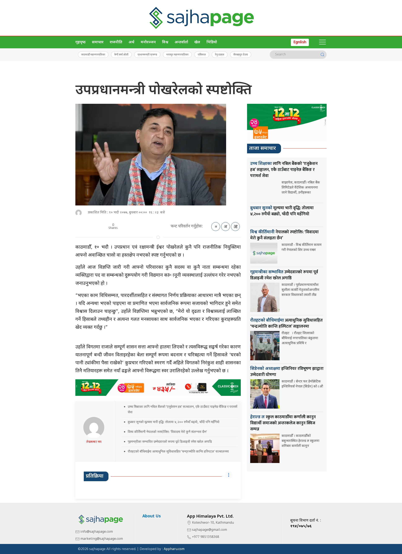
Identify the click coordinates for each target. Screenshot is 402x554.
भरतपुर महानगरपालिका (177, 54)
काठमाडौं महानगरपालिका (93, 54)
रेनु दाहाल (219, 54)
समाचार (97, 42)
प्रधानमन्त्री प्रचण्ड (147, 54)
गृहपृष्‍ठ (80, 42)
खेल (197, 42)
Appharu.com (174, 549)
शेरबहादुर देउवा (240, 54)
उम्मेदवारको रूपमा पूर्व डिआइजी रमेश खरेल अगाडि (284, 275)
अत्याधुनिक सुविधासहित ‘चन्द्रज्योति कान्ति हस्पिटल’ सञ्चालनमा (286, 323)
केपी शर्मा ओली (121, 54)
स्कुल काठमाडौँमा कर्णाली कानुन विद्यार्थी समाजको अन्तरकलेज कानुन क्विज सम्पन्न (283, 423)
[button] (322, 42)
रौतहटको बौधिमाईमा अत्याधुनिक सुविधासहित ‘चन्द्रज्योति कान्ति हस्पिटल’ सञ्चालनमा (178, 451)
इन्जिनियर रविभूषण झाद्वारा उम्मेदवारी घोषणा (286, 371)
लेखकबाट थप (93, 442)
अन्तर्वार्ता (181, 42)
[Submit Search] (322, 54)
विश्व (165, 42)
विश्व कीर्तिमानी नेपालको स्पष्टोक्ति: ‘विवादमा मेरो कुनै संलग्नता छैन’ (167, 432)
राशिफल (202, 54)
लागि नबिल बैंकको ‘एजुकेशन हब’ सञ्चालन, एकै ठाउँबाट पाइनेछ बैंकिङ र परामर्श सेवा (284, 169)
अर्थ (131, 42)
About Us (151, 516)
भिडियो (211, 42)
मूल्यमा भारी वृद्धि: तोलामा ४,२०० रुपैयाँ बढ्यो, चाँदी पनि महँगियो (282, 211)
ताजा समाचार (262, 148)
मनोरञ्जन (148, 42)
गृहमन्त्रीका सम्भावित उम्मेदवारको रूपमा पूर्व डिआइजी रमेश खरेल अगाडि (170, 441)
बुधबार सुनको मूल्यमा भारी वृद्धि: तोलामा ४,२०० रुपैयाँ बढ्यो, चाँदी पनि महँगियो (173, 422)
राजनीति (116, 42)
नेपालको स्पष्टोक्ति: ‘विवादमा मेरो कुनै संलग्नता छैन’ (284, 235)
